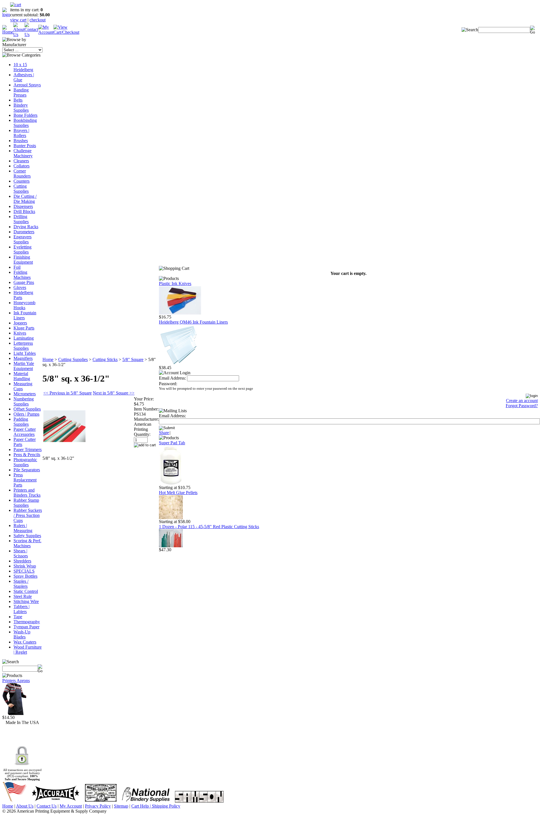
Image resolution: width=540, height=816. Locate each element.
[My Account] (45, 32)
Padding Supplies (21, 422)
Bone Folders (25, 115)
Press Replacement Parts (25, 479)
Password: (168, 383)
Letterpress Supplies (23, 346)
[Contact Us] (31, 34)
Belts (18, 100)
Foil (17, 267)
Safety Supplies (27, 535)
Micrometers (25, 393)
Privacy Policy (98, 806)
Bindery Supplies (21, 108)
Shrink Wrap (25, 566)
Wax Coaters (25, 642)
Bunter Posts (25, 145)
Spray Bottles (25, 576)
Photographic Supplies (25, 462)
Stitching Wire (26, 601)
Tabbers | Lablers (22, 609)
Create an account (522, 400)
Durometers (24, 231)
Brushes (21, 140)
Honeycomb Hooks (24, 305)
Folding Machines (22, 275)
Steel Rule (23, 596)
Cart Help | (141, 806)
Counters (22, 181)
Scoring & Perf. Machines (27, 543)
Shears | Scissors (21, 553)
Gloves (20, 287)
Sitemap (121, 806)
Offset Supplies (27, 409)
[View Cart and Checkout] (66, 32)
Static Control (26, 591)
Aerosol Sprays (27, 84)
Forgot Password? (522, 405)
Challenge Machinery (23, 153)
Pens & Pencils (27, 454)
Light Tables (25, 353)
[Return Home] (6, 14)
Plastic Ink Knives (175, 283)
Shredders (22, 561)
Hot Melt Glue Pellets (178, 492)
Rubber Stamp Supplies (26, 503)
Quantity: (142, 434)
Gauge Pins (24, 282)
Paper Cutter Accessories (25, 432)
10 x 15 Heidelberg (23, 67)
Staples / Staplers (21, 584)
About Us (24, 806)
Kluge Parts (24, 328)
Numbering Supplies (24, 401)
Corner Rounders (22, 173)
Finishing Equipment (23, 259)
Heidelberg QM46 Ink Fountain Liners (193, 322)
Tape (18, 616)
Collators (22, 165)
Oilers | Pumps (26, 414)
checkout (38, 19)
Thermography (27, 621)
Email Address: (172, 378)
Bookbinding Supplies (25, 123)
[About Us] (18, 34)
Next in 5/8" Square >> (113, 393)
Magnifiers (23, 358)
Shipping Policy (166, 806)
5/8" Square (132, 359)
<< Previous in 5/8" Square (67, 393)
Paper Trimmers (28, 449)
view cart (18, 19)
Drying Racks (26, 226)
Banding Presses (21, 92)
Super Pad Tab (172, 442)
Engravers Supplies (23, 239)
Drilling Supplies (21, 219)
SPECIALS (24, 571)
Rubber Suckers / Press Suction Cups (28, 515)
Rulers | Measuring (23, 528)
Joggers (20, 322)
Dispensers (23, 206)
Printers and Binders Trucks (27, 492)
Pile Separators (27, 469)
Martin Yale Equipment (24, 366)
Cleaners (21, 160)
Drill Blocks (24, 211)
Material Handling (22, 376)
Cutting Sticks (105, 359)
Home (47, 359)
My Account (71, 806)
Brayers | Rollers (21, 133)
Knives (20, 333)
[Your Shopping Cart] (15, 4)
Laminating (24, 338)
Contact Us (47, 806)
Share (164, 432)
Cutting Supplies (21, 189)
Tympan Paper (26, 626)
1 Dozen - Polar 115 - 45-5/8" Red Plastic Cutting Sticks (209, 526)
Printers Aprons (16, 680)
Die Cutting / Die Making (25, 199)
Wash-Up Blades (22, 634)
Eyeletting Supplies (23, 249)
